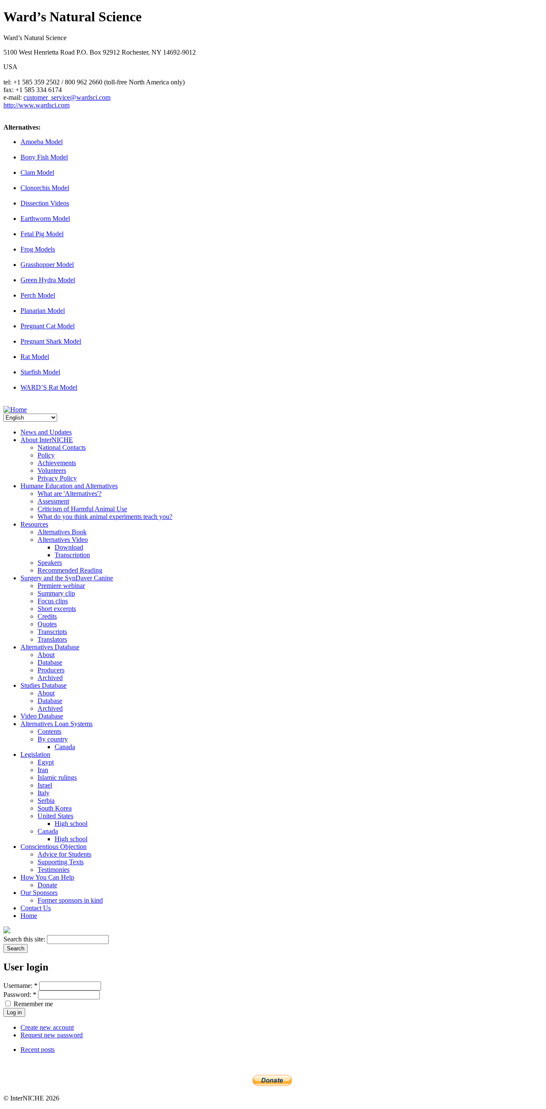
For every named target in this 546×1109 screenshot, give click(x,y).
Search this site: (25, 939)
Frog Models (37, 249)
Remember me (32, 1004)
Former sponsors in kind (70, 900)
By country (53, 739)
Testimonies (54, 869)
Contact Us (35, 908)
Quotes (47, 624)
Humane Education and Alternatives (69, 485)
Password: (19, 994)
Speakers (50, 562)
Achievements (57, 462)
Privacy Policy (57, 478)
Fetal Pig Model (42, 233)
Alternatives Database (49, 647)
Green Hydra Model (47, 280)
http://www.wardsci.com (36, 105)
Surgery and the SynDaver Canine (66, 578)
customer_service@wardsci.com (66, 97)
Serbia (46, 800)
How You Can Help (47, 877)
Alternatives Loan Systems (56, 723)
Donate (47, 885)
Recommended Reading (70, 570)
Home (28, 915)
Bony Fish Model (44, 157)
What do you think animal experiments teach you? (105, 516)
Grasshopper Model (47, 264)
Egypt (46, 762)
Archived (50, 677)
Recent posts (37, 1049)
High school (71, 823)
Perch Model (37, 295)
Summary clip (56, 593)
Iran (43, 769)
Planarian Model (42, 310)
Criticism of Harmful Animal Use (82, 509)
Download (69, 547)
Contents (49, 731)
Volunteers (52, 470)
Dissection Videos (44, 203)
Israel (45, 785)
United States (55, 815)
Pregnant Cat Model (47, 326)
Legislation (35, 754)
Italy (43, 792)
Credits (47, 616)
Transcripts (52, 631)
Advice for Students (64, 854)
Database (50, 662)
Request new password (51, 1035)
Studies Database (43, 685)
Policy (46, 455)
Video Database (41, 716)
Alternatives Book (62, 532)
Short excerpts (57, 608)
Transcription (72, 555)
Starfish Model (40, 372)
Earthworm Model (45, 218)
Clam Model (37, 172)
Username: (20, 985)
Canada (65, 746)
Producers (51, 670)
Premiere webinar (61, 585)
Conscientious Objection (53, 846)
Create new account (47, 1027)
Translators (52, 639)
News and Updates (46, 432)
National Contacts (62, 447)
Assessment (53, 501)
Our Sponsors (39, 892)
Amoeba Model (41, 141)
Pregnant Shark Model (50, 341)
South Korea (55, 808)
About (46, 654)
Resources (34, 524)
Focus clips (53, 601)
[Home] (15, 409)
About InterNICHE (46, 439)
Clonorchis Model (44, 187)
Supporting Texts (61, 862)
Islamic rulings (57, 777)
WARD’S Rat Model (48, 387)
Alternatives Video (63, 539)
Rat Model (34, 356)
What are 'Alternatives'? (70, 493)
